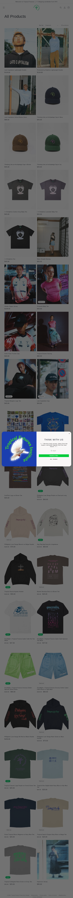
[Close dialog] (69, 433)
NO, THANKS (54, 459)
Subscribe (54, 455)
